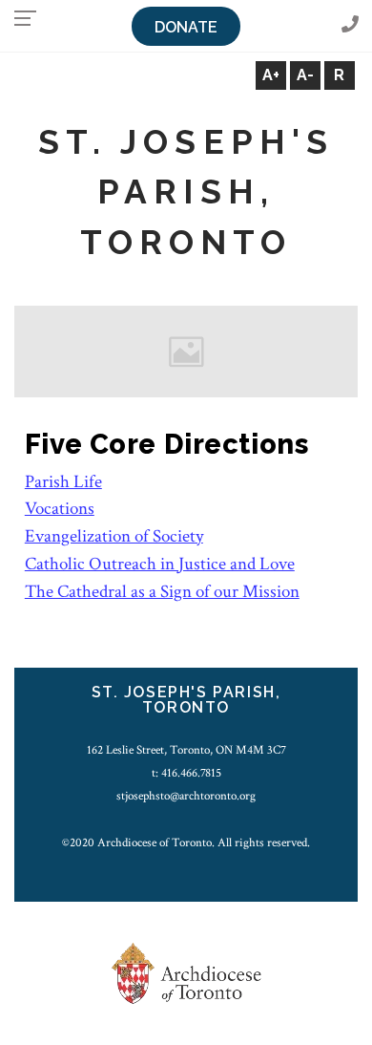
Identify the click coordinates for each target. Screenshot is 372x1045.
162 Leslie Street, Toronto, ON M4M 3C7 (186, 749)
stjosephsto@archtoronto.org (186, 795)
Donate (186, 27)
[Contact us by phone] (350, 25)
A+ (270, 75)
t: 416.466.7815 (186, 772)
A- (305, 75)
